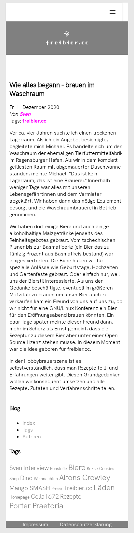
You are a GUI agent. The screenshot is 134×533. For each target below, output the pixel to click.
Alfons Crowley (84, 477)
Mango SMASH (29, 488)
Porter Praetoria (36, 506)
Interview (36, 468)
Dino (26, 478)
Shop (14, 478)
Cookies (106, 468)
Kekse (92, 468)
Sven (25, 114)
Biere (77, 467)
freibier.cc (34, 120)
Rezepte (70, 496)
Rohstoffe (58, 468)
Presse (57, 489)
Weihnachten (46, 478)
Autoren (31, 436)
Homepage (19, 497)
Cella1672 (45, 496)
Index (28, 423)
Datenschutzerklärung (86, 524)
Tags (27, 429)
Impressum (35, 524)
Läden (104, 487)
